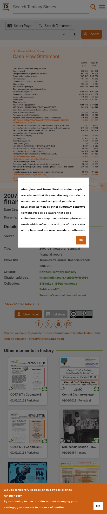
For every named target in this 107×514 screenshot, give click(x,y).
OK (81, 240)
